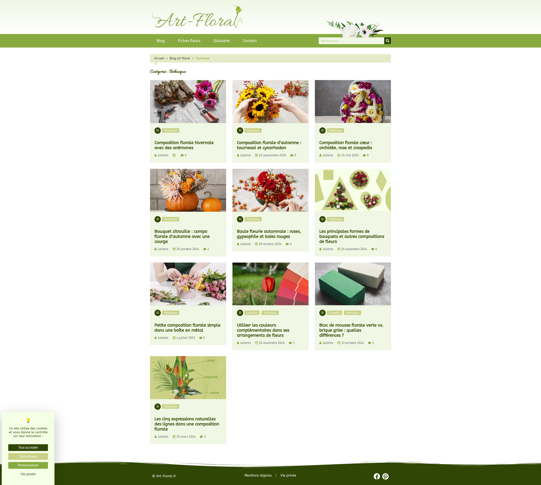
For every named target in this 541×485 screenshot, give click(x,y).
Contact (250, 40)
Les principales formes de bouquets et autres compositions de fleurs (351, 236)
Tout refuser (28, 456)
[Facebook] (377, 476)
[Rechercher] (387, 40)
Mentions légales (258, 475)
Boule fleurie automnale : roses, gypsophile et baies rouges (269, 234)
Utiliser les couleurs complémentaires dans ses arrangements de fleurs (263, 330)
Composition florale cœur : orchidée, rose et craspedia (345, 145)
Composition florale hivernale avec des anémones (184, 145)
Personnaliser (28, 465)
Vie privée (288, 475)
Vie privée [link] (28, 474)
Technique (170, 130)
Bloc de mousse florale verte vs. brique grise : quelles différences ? (351, 330)
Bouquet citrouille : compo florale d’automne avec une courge (182, 236)
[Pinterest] (385, 476)
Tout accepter (28, 447)
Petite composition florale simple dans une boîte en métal (187, 328)
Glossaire (221, 40)
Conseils (252, 312)
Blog (161, 40)
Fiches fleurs (189, 40)
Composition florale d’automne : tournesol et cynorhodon (269, 145)
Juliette (163, 155)
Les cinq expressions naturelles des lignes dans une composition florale (186, 424)
